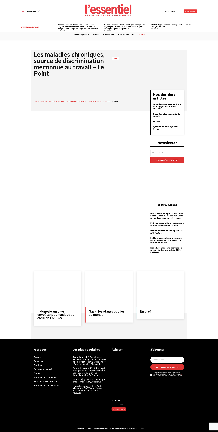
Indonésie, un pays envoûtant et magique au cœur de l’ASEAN (167, 106)
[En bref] (160, 289)
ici (181, 374)
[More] (136, 92)
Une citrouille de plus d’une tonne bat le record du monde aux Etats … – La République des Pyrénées (167, 215)
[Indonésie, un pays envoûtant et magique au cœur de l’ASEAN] (57, 289)
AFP (115, 58)
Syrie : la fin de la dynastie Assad (166, 127)
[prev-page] (53, 25)
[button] (34, 11)
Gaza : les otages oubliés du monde (166, 115)
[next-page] (195, 25)
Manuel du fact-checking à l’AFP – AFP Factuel (167, 231)
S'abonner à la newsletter (167, 160)
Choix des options (119, 409)
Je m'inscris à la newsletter (167, 367)
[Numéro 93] (128, 377)
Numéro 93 (116, 400)
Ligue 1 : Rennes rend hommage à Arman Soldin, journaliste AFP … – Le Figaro (166, 250)
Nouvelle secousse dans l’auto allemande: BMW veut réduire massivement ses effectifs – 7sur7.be (87, 389)
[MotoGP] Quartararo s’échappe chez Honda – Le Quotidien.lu (171, 25)
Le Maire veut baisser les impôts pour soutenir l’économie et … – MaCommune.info (166, 240)
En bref (156, 121)
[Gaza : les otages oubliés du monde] (109, 289)
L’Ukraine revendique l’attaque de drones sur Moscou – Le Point (167, 224)
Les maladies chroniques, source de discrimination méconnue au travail (72, 101)
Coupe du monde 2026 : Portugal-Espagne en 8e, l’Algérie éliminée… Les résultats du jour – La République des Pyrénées (124, 26)
